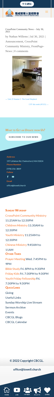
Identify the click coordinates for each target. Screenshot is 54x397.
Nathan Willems (18, 36)
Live (16, 395)
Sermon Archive (15, 307)
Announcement (14, 41)
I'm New (27, 394)
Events (9, 312)
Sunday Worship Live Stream (23, 302)
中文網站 (27, 3)
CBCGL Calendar (16, 322)
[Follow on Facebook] (8, 177)
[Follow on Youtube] (13, 177)
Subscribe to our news (23, 137)
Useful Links (13, 297)
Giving (9, 292)
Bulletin (37, 394)
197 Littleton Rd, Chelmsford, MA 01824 (25, 161)
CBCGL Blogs (14, 317)
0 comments (21, 51)
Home (7, 395)
